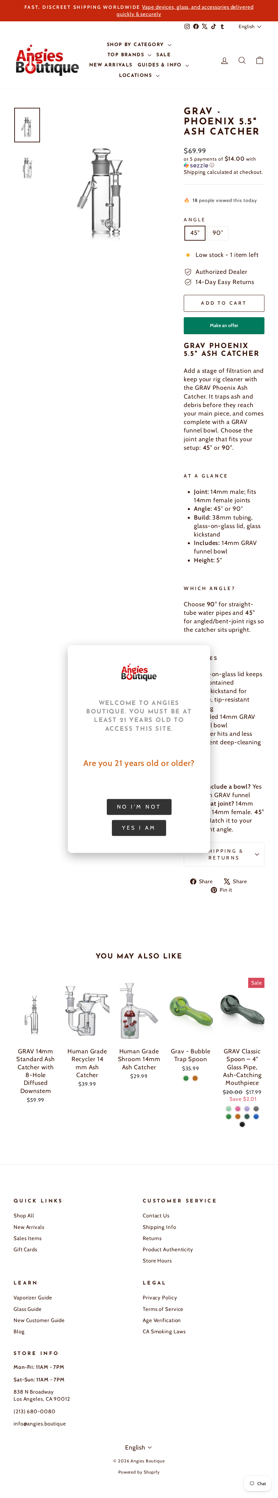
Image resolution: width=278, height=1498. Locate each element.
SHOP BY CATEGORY (136, 44)
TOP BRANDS (126, 55)
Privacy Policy (160, 1297)
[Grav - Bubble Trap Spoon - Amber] (195, 1078)
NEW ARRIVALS (111, 65)
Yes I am (139, 828)
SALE (163, 55)
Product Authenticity (168, 1249)
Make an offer (224, 328)
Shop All (24, 1215)
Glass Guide (28, 1309)
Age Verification (162, 1320)
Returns (152, 1238)
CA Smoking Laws (164, 1331)
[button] (224, 162)
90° (218, 233)
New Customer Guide (39, 1320)
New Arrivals (29, 1227)
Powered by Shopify (139, 1472)
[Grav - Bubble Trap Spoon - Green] (186, 1078)
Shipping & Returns (224, 854)
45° (195, 233)
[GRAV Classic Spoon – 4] (228, 1109)
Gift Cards (25, 1249)
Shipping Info (159, 1227)
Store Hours (157, 1260)
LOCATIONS (136, 75)
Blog (19, 1331)
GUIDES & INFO (161, 65)
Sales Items (28, 1238)
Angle (195, 220)
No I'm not (139, 807)
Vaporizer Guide (33, 1297)
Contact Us (156, 1215)
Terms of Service (163, 1309)
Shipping (195, 172)
